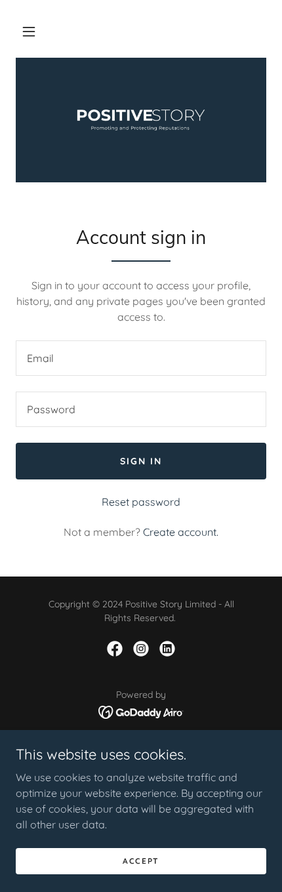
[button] (29, 31)
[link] (141, 120)
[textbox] (141, 358)
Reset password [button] (141, 501)
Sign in (141, 461)
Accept (141, 861)
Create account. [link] (180, 531)
